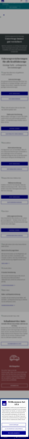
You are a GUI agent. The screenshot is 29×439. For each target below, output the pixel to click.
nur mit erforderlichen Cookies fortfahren (14, 428)
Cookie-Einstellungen (13, 424)
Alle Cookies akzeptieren (14, 433)
